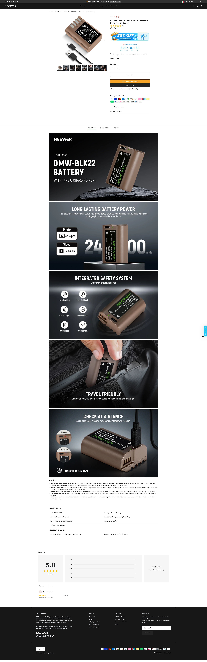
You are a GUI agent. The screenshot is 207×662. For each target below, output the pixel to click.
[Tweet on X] (114, 17)
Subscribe (147, 633)
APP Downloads (120, 617)
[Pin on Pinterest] (118, 17)
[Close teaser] (203, 336)
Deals (118, 6)
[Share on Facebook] (116, 17)
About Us (91, 619)
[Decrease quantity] (111, 67)
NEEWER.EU (42, 653)
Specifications (104, 128)
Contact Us (92, 617)
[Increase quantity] (118, 67)
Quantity (113, 64)
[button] (103, 559)
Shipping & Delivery (94, 622)
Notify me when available (130, 81)
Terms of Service (158, 653)
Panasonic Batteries (58, 11)
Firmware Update (120, 619)
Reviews (116, 128)
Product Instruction (121, 622)
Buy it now (130, 85)
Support (125, 6)
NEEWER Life (109, 6)
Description (91, 128)
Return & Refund (94, 624)
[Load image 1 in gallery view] (82, 39)
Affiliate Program (94, 627)
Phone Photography (97, 6)
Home (50, 11)
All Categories (83, 6)
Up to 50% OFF (101, 2)
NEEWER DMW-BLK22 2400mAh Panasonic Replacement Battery (79, 11)
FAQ (116, 624)
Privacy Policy (167, 653)
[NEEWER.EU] (10, 6)
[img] (115, 26)
